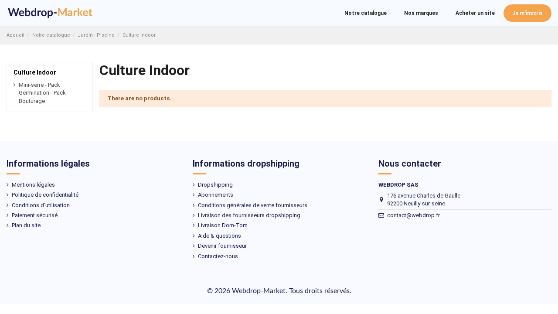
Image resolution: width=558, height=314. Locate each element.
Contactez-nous (218, 256)
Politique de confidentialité (45, 194)
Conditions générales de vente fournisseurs (252, 205)
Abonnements (215, 194)
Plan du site (26, 225)
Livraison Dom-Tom (223, 225)
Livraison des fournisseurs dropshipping (249, 215)
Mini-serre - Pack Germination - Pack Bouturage (42, 93)
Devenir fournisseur (222, 245)
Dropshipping (215, 184)
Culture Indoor (35, 72)
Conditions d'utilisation (41, 205)
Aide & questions (219, 235)
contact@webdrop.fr (413, 215)
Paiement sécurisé (35, 215)
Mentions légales (33, 184)
